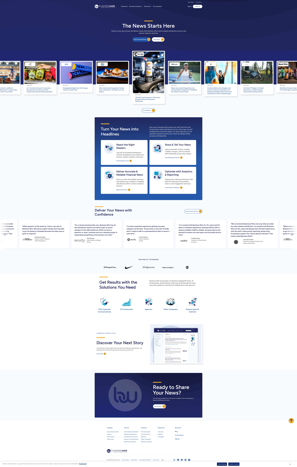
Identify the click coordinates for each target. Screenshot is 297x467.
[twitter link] (174, 460)
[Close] (290, 464)
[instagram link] (189, 460)
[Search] (189, 2)
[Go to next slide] (292, 234)
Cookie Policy (82, 463)
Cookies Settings (222, 464)
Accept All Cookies (234, 464)
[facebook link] (185, 460)
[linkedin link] (178, 460)
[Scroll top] (291, 420)
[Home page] (105, 6)
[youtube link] (182, 460)
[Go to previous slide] (4, 234)
